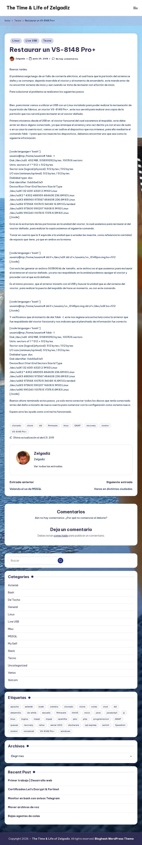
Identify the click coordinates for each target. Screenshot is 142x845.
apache (14, 706)
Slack (11, 651)
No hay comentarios (67, 59)
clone (30, 425)
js (124, 712)
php (85, 719)
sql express (90, 725)
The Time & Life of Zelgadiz (38, 8)
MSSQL (12, 636)
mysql (49, 719)
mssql (37, 719)
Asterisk (13, 585)
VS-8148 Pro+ (19, 431)
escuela (46, 712)
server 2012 (56, 725)
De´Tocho (14, 600)
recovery (91, 425)
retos (41, 725)
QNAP (77, 425)
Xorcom (13, 680)
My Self (12, 643)
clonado (16, 425)
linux (66, 425)
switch (105, 725)
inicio (87, 712)
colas (94, 706)
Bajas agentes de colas (24, 816)
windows (65, 731)
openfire (62, 719)
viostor (105, 425)
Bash (11, 592)
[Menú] (135, 8)
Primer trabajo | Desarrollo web (30, 780)
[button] (48, 466)
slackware (73, 725)
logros (24, 719)
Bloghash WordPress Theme (114, 838)
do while (31, 712)
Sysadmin (120, 725)
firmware (53, 425)
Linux (16, 40)
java (98, 712)
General (13, 607)
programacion (101, 719)
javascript (112, 712)
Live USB (31, 40)
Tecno (47, 40)
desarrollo (15, 712)
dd (40, 425)
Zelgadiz (42, 453)
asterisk (29, 706)
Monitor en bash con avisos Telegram (34, 798)
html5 (75, 712)
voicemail (29, 731)
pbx (75, 719)
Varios (12, 672)
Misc (11, 629)
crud (105, 706)
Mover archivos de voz (23, 807)
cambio (54, 706)
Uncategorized (17, 665)
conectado (61, 535)
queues (14, 725)
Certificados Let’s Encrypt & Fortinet (33, 789)
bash (41, 706)
